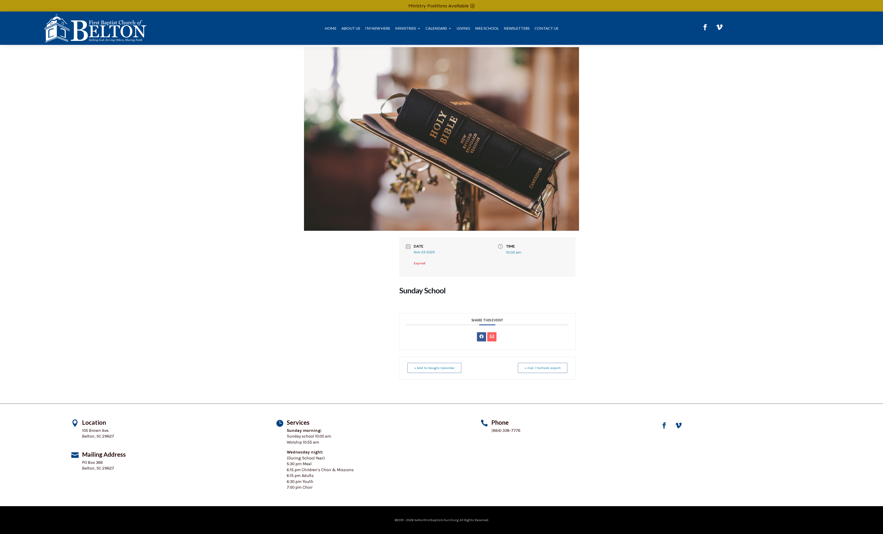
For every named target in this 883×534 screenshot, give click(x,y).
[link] (705, 27)
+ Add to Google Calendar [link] (434, 368)
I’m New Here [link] (377, 28)
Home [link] (330, 28)
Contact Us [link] (546, 28)
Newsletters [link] (517, 28)
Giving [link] (463, 28)
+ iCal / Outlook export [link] (543, 368)
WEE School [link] (487, 28)
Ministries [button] (405, 28)
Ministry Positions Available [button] (438, 6)
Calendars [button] (436, 28)
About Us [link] (350, 28)
